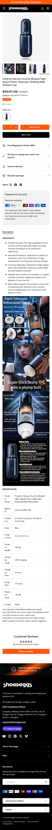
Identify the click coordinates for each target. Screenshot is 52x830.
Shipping (6, 95)
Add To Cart (35, 127)
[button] (48, 8)
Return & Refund (19, 821)
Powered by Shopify (22, 818)
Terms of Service (32, 821)
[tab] (8, 232)
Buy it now (26, 135)
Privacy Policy (7, 821)
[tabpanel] (26, 430)
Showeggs (11, 818)
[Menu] (4, 8)
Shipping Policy (8, 824)
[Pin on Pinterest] (20, 184)
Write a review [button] (26, 651)
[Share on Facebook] (15, 184)
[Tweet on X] (10, 184)
